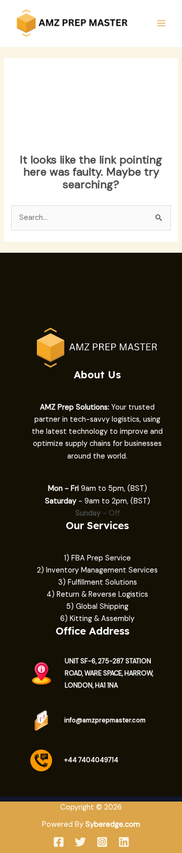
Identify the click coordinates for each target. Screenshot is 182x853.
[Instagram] (102, 841)
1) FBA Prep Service (97, 558)
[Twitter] (80, 841)
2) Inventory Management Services (97, 570)
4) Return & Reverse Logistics (97, 594)
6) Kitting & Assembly (97, 618)
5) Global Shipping (97, 606)
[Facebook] (58, 841)
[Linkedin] (123, 841)
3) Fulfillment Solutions (97, 582)
